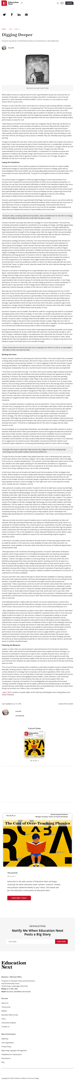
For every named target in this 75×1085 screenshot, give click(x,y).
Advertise (4, 1039)
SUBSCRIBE (69, 3)
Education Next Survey (9, 1015)
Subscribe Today (19, 898)
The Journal (5, 1007)
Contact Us (5, 1027)
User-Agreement (7, 1043)
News (4, 29)
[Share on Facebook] (12, 15)
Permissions (5, 1058)
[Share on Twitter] (4, 15)
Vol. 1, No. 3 (14, 29)
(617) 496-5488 (12, 989)
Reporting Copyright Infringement (14, 1050)
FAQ (2, 1062)
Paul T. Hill (6, 692)
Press (3, 1019)
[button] (58, 3)
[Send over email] (26, 15)
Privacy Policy (6, 1047)
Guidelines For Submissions (11, 1054)
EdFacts (4, 1011)
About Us (4, 1003)
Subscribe (61, 941)
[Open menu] (22, 3)
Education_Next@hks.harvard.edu (18, 991)
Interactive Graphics (8, 1023)
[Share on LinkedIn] (19, 15)
